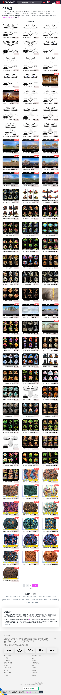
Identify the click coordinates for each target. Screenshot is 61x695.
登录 (54, 2)
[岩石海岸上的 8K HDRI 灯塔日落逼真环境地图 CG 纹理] (30, 145)
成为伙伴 (6, 670)
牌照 (33, 665)
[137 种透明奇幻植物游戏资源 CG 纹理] (11, 425)
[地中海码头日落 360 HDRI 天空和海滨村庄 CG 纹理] (50, 178)
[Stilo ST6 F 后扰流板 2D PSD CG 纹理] (11, 63)
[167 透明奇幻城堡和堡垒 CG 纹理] (50, 211)
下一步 (34, 585)
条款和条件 (35, 672)
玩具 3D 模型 (26, 599)
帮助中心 (34, 660)
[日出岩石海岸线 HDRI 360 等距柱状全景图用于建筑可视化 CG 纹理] (30, 162)
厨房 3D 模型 (26, 597)
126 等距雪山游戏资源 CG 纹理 (10, 366)
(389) (17, 13)
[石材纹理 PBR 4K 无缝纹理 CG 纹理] (50, 294)
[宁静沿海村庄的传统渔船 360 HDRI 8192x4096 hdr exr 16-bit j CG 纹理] (11, 178)
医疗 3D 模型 (35, 599)
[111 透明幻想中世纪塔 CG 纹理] (30, 277)
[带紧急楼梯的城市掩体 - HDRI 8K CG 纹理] (50, 327)
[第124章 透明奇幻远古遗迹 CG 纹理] (50, 277)
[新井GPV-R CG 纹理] (50, 96)
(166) (49, 13)
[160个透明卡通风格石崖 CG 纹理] (30, 228)
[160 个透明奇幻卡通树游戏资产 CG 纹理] (30, 244)
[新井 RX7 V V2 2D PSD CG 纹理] (11, 30)
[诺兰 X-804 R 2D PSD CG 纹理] (11, 47)
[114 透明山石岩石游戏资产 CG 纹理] (11, 409)
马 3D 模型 (33, 597)
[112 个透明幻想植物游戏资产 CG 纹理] (30, 376)
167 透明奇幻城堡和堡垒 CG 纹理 (50, 218)
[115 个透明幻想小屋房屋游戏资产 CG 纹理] (11, 327)
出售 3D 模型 (7, 668)
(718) (26, 11)
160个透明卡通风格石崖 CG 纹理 (30, 235)
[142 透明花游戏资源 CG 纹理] (11, 458)
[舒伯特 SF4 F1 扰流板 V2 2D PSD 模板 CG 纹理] (11, 129)
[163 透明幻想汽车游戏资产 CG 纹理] (50, 195)
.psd (6, 17)
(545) (40, 11)
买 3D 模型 (7, 655)
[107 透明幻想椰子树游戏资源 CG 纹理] (50, 458)
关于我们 (7, 635)
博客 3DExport (8, 672)
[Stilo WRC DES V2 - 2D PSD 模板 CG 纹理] (30, 113)
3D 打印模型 (7, 660)
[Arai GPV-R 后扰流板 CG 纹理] (30, 96)
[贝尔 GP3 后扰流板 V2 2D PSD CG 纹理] (30, 30)
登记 (58, 2)
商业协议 (34, 668)
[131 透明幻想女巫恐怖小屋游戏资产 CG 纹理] (50, 359)
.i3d (18, 17)
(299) (25, 13)
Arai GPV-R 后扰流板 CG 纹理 (30, 103)
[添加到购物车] (13, 34)
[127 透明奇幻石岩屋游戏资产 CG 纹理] (11, 277)
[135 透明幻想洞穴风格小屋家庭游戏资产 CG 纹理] (11, 475)
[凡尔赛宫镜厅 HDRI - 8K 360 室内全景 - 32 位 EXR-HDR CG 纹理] (50, 80)
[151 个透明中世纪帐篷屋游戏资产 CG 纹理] (30, 195)
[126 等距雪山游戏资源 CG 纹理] (11, 359)
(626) (33, 11)
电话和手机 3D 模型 (51, 597)
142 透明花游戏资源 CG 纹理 (9, 465)
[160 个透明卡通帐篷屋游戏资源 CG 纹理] (11, 244)
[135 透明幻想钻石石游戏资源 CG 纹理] (50, 392)
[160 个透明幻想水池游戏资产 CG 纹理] (50, 228)
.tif (11, 17)
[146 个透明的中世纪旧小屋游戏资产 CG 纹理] (30, 211)
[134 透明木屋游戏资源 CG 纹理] (50, 261)
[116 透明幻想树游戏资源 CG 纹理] (30, 425)
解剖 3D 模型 (35, 602)
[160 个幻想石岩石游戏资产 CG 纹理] (11, 392)
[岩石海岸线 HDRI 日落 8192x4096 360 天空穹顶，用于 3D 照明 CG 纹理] (50, 162)
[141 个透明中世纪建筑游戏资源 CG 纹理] (11, 228)
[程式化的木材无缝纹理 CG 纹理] (30, 475)
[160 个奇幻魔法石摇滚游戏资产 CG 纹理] (30, 409)
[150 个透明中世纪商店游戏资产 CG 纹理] (11, 211)
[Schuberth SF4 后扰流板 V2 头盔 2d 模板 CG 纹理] (50, 113)
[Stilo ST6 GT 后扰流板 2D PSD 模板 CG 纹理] (30, 80)
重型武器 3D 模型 (54, 599)
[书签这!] (16, 34)
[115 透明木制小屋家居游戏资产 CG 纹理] (30, 442)
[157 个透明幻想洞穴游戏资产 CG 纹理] (11, 195)
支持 (33, 658)
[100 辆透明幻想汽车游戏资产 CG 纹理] (30, 343)
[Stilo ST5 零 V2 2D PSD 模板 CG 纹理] (50, 129)
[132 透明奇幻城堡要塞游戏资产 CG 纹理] (30, 327)
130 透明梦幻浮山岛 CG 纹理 (9, 301)
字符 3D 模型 (17, 597)
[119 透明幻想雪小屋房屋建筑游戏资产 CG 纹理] (30, 359)
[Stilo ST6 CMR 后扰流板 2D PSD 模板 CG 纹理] (30, 63)
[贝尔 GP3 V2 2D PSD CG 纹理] (50, 30)
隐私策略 (34, 670)
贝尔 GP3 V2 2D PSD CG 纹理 (50, 37)
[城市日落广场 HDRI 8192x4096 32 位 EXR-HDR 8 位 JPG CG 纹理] (50, 310)
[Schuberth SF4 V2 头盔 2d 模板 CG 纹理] (30, 129)
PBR (30, 619)
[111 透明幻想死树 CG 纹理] (30, 294)
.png (3, 17)
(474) (8, 13)
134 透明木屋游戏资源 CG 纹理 (50, 268)
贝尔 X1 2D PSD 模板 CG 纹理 (30, 399)
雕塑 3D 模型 (9, 597)
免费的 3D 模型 (8, 663)
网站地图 (39, 684)
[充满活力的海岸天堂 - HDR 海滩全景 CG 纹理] (30, 178)
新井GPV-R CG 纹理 (47, 103)
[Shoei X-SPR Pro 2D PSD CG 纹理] (30, 47)
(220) (41, 13)
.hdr (13, 17)
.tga (9, 17)
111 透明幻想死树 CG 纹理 (29, 301)
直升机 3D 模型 (43, 599)
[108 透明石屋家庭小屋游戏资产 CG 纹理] (50, 442)
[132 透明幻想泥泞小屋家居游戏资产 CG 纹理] (50, 409)
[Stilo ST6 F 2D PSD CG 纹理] (50, 47)
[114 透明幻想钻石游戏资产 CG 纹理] (30, 261)
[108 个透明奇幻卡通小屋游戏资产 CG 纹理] (50, 376)
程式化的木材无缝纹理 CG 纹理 (30, 482)
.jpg (57, 16)
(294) (33, 13)
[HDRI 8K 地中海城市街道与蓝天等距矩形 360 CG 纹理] (50, 145)
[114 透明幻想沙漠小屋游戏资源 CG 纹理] (11, 376)
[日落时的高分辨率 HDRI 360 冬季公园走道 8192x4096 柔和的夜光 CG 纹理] (11, 310)
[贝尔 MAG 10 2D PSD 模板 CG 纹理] (11, 442)
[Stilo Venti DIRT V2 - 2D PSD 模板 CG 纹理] (11, 113)
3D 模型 (6, 658)
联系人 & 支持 (36, 655)
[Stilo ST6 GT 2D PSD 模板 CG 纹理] (11, 80)
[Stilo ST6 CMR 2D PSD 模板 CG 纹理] (50, 63)
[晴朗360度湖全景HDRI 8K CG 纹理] (11, 145)
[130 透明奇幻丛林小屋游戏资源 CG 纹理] (50, 425)
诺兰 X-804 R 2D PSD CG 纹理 (10, 54)
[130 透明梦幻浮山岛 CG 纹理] (11, 294)
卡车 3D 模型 (27, 602)
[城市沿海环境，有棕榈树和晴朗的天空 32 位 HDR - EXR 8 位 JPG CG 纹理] (11, 162)
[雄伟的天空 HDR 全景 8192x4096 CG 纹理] (30, 310)
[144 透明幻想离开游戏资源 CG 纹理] (30, 458)
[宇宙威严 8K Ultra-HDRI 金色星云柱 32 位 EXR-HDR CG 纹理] (11, 96)
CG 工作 (6, 675)
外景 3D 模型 (42, 597)
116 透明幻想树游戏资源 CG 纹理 (30, 432)
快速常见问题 (35, 663)
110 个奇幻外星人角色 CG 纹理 (50, 350)
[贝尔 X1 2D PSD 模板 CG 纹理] (30, 392)
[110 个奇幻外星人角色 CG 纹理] (50, 343)
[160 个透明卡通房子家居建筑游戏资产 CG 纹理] (50, 244)
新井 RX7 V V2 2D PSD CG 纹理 (10, 37)
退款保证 (34, 675)
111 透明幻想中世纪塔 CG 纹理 (30, 284)
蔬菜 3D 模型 (7, 599)
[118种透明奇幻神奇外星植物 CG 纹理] (11, 343)
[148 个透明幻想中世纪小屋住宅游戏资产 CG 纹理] (11, 261)
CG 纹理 (6, 665)
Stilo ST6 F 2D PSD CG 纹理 (49, 54)
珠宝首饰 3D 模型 (16, 599)
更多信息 (28, 692)
